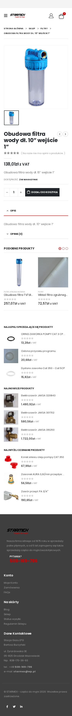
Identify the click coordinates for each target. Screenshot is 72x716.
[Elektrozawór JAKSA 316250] (11, 434)
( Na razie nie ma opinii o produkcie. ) (43, 153)
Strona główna (17, 291)
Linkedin (21, 707)
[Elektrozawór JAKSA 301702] (11, 417)
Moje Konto (11, 583)
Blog (6, 609)
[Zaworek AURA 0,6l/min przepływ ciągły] (11, 479)
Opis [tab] (13, 210)
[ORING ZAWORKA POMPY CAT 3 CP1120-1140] (11, 339)
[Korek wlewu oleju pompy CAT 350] (11, 462)
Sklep (7, 614)
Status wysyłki (12, 619)
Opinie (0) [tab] (16, 234)
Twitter (14, 707)
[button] (60, 248)
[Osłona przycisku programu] (11, 356)
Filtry (6, 291)
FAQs (7, 592)
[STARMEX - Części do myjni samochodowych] (17, 15)
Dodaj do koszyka (44, 192)
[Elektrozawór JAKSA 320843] (11, 400)
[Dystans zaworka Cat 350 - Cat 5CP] (11, 373)
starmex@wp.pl (24, 671)
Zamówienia (12, 587)
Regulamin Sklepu (15, 624)
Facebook (7, 707)
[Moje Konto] (51, 15)
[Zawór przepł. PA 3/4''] (11, 496)
